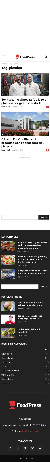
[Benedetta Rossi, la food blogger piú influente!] (8, 319)
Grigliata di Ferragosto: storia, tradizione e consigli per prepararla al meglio (33, 245)
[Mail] (17, 448)
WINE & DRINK (8, 374)
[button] (46, 57)
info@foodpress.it (30, 431)
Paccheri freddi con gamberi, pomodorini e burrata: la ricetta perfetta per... (32, 259)
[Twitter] (32, 448)
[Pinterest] (25, 448)
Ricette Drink (7, 379)
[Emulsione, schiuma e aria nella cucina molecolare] (8, 306)
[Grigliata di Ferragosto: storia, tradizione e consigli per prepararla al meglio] (8, 246)
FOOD (4, 95)
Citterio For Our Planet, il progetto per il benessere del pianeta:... (22, 143)
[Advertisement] (25, 26)
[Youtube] (40, 448)
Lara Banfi (5, 107)
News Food (6, 353)
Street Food (6, 362)
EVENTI (4, 366)
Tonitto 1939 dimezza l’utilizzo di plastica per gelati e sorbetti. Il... (24, 101)
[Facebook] (10, 448)
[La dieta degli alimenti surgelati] (8, 333)
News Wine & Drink (10, 370)
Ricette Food (7, 358)
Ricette (4, 383)
